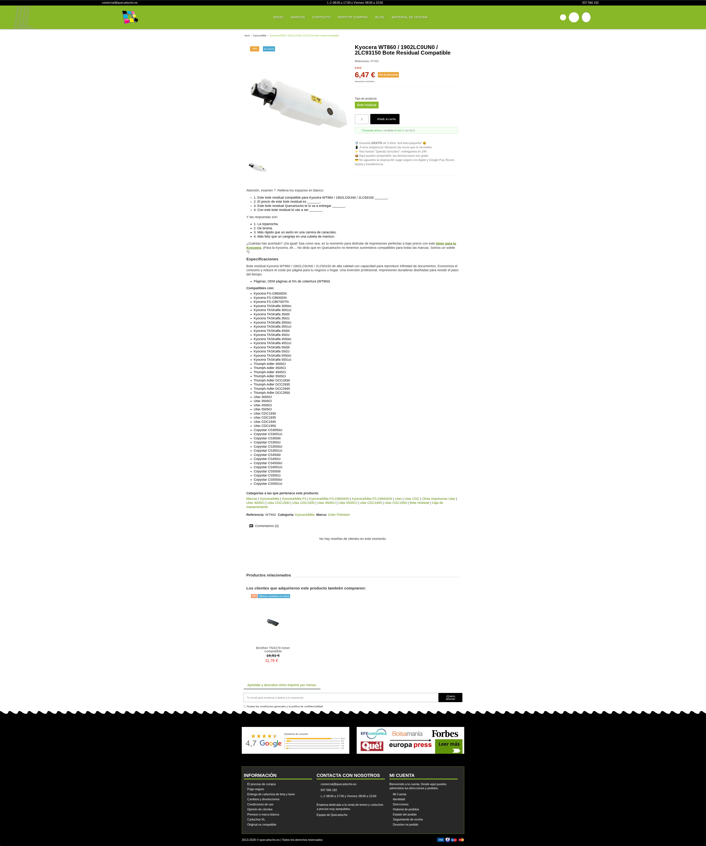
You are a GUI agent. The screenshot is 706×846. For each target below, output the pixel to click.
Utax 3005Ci (255, 503)
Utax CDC (411, 499)
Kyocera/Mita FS (294, 499)
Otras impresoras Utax (438, 499)
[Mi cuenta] (574, 17)
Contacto (321, 17)
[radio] (367, 105)
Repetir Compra (353, 17)
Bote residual (419, 503)
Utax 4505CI (326, 503)
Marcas (298, 17)
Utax (398, 499)
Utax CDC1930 (278, 503)
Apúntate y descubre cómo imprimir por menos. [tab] (282, 685)
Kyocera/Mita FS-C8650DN (372, 499)
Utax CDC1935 (303, 503)
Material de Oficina (410, 17)
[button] (563, 17)
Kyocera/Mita (269, 499)
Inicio (278, 17)
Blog (379, 17)
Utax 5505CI (347, 503)
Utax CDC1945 (371, 503)
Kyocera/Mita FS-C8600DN (329, 499)
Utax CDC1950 (396, 503)
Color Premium (339, 515)
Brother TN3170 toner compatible (273, 649)
